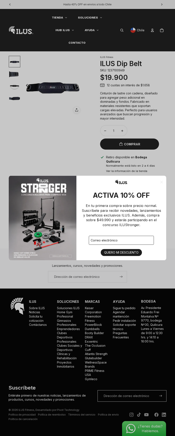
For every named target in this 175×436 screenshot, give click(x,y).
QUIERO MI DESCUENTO (121, 252)
